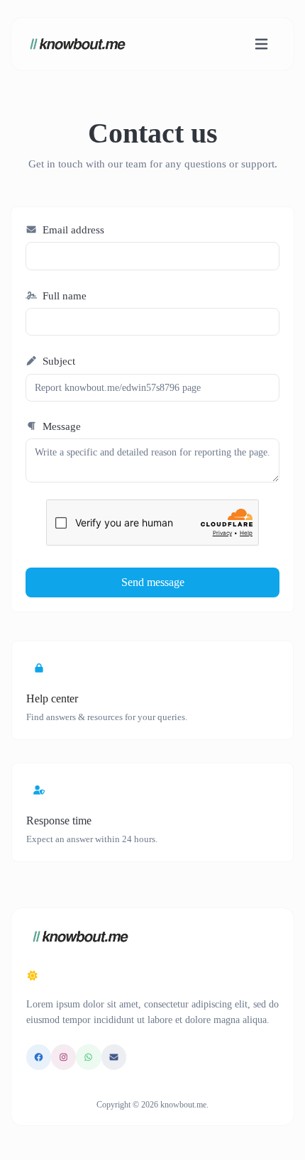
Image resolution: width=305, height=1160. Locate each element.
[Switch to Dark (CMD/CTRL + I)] (33, 976)
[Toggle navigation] (261, 44)
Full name (63, 296)
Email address (72, 230)
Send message (152, 582)
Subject (57, 361)
